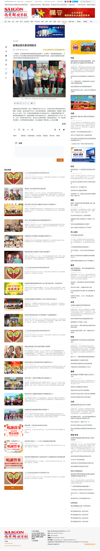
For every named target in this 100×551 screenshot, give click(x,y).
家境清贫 (38, 135)
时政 (9, 21)
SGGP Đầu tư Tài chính (49, 1)
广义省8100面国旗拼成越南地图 (80, 486)
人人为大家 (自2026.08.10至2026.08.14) (37, 267)
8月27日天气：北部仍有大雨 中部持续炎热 (82, 493)
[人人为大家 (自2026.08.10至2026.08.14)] (13, 273)
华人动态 (37, 21)
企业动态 (26, 21)
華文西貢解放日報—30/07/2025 (79, 511)
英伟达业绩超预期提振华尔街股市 (80, 224)
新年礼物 (52, 135)
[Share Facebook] (6, 51)
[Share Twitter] (6, 56)
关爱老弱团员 (31, 135)
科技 (50, 21)
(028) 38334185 (9, 543)
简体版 (79, 21)
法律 (17, 21)
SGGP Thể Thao (38, 1)
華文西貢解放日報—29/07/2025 (79, 514)
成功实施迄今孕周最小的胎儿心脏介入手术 (83, 375)
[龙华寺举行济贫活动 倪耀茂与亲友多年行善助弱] (13, 210)
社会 (13, 21)
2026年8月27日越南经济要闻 (79, 190)
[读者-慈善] (6, 78)
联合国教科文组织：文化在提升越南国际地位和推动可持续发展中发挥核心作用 (83, 417)
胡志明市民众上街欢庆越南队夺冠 (80, 498)
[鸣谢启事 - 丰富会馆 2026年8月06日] (13, 430)
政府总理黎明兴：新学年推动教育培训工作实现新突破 (83, 269)
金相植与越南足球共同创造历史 (80, 305)
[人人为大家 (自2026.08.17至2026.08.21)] (13, 178)
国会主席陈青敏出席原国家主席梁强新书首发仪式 (83, 429)
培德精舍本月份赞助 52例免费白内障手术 (38, 236)
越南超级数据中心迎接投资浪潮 (79, 360)
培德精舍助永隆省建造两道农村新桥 (36, 409)
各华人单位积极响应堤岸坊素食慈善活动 (37, 220)
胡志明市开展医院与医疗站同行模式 (81, 397)
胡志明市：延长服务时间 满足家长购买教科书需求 (83, 283)
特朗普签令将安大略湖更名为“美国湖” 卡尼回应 (83, 219)
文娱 (59, 21)
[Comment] (6, 73)
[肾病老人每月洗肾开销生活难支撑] (13, 194)
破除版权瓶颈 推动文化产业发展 (81, 405)
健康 (54, 21)
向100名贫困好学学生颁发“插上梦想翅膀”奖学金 (83, 291)
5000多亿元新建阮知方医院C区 (79, 387)
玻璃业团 (23, 135)
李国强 (58, 135)
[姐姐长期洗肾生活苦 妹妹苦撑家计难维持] (13, 352)
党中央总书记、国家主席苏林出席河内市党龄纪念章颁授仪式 (74, 4)
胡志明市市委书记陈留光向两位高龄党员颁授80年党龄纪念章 (83, 475)
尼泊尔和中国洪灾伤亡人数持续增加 (81, 215)
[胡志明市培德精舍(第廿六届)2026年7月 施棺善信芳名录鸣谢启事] (13, 462)
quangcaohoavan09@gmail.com (13, 545)
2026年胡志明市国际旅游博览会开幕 (81, 456)
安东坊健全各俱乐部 (77, 235)
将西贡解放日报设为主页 (90, 544)
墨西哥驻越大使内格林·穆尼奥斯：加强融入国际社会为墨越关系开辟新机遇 (83, 62)
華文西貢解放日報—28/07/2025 (79, 518)
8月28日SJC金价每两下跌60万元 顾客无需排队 (83, 182)
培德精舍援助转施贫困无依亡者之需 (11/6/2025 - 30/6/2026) (43, 283)
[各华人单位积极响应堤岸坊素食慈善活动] (13, 225)
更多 (12, 488)
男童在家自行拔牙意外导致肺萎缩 (80, 390)
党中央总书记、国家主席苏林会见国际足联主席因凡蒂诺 (83, 326)
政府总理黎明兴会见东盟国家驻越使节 (81, 86)
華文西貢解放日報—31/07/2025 (80, 506)
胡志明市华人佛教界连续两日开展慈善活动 (38, 394)
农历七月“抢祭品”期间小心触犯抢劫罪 (81, 135)
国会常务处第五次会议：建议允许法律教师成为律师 (83, 90)
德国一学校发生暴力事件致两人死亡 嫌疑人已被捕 (83, 204)
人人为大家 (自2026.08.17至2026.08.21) (37, 173)
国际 (32, 21)
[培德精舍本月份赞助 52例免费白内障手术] (13, 241)
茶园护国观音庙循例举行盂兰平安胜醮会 (82, 260)
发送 (61, 160)
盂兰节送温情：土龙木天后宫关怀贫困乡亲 (82, 250)
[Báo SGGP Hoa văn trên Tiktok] (70, 2)
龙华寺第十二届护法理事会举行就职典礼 (37, 378)
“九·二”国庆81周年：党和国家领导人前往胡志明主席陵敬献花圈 (83, 82)
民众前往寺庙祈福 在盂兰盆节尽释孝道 (81, 425)
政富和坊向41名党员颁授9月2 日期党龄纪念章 (83, 77)
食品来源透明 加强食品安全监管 (79, 466)
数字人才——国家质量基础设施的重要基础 (82, 356)
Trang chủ (5, 21)
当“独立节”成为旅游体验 (77, 459)
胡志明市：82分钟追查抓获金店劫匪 (81, 132)
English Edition (29, 1)
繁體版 (85, 21)
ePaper (74, 503)
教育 (42, 21)
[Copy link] (6, 69)
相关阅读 (7, 170)
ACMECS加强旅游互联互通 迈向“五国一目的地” (83, 439)
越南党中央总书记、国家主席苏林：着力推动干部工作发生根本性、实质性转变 (32, 4)
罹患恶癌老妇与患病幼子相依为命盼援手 (37, 252)
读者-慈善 (64, 21)
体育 (46, 21)
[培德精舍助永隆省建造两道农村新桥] (13, 415)
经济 (21, 21)
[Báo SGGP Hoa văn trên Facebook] (65, 2)
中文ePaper (60, 1)
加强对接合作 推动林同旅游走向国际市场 (82, 463)
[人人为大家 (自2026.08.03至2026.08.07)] (13, 336)
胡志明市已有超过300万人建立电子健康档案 (83, 393)
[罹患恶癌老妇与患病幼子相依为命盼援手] (13, 257)
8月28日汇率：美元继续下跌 (79, 187)
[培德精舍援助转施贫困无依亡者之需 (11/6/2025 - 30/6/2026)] (13, 288)
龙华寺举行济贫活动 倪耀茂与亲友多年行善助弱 (40, 204)
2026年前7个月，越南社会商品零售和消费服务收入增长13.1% (83, 194)
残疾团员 (45, 135)
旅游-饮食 (71, 21)
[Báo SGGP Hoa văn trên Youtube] (68, 2)
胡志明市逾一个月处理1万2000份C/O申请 (83, 170)
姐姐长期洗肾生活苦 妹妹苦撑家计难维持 (37, 346)
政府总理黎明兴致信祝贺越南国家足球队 (82, 318)
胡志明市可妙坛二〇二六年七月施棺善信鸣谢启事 (40, 441)
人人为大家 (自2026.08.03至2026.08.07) (37, 330)
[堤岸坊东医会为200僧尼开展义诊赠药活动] (13, 367)
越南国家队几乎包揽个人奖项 (79, 322)
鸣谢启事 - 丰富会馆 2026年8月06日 (36, 425)
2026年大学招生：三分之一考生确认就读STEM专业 (82, 296)
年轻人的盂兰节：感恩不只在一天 (80, 422)
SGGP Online (20, 1)
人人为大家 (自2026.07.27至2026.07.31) (37, 473)
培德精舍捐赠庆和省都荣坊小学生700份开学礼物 (40, 299)
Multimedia (76, 471)
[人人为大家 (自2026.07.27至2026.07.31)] (13, 478)
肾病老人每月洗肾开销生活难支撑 (35, 188)
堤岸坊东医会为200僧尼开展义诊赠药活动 (38, 362)
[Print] (6, 64)
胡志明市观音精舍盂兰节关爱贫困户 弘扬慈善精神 (40, 315)
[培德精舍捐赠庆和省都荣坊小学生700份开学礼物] (13, 304)
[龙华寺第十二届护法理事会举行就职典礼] (13, 383)
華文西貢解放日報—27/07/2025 (79, 521)
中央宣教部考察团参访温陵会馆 (79, 247)
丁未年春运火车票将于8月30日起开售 (81, 489)
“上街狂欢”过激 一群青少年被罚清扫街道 (82, 144)
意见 (91, 21)
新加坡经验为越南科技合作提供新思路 (81, 363)
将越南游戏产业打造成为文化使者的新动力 (83, 341)
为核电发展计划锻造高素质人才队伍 (81, 367)
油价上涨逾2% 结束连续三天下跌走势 (81, 227)
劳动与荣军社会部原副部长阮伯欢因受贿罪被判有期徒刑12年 (83, 139)
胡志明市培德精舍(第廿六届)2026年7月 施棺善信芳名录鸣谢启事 (45, 457)
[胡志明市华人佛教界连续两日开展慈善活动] (13, 399)
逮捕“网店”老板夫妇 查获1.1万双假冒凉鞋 (83, 117)
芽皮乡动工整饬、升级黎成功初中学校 (81, 287)
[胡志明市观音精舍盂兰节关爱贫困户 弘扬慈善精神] (13, 320)
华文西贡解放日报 (16, 12)
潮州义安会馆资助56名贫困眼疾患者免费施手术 (83, 256)
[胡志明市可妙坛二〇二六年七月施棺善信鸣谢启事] (13, 446)
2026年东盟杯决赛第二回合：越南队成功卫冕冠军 (83, 331)
